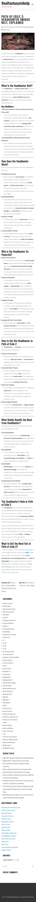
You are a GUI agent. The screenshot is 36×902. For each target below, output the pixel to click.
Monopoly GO (7, 694)
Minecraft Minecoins (9, 688)
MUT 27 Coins (5, 824)
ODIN (4, 705)
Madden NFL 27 (8, 680)
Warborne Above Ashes (10, 740)
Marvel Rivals (7, 686)
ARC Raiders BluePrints (9, 833)
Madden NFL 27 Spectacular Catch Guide (16, 761)
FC (4, 640)
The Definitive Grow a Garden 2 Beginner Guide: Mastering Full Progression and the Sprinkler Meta (18, 789)
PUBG (5, 722)
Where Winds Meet (9, 742)
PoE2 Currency (6, 819)
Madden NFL (7, 677)
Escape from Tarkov (9, 634)
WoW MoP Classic (8, 748)
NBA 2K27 (6, 700)
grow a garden (7, 660)
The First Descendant (10, 737)
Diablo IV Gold (6, 850)
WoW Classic (7, 745)
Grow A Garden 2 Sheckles (9, 847)
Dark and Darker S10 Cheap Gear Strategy (16, 772)
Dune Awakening (8, 629)
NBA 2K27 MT (5, 830)
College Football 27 (9, 620)
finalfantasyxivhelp (16, 3)
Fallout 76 (6, 637)
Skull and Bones (8, 728)
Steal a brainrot (8, 731)
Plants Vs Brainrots (9, 714)
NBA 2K (5, 697)
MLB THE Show (8, 691)
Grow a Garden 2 (8, 663)
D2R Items (4, 844)
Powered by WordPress (26, 897)
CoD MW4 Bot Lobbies (8, 836)
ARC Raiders (7, 606)
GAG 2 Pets (5, 841)
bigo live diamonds (9, 609)
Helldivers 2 (7, 671)
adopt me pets (7, 603)
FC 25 (4, 646)
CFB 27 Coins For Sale (8, 810)
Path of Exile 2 (7, 711)
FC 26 (4, 643)
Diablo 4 (5, 626)
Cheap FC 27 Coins (7, 816)
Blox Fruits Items (8, 612)
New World (6, 703)
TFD (4, 734)
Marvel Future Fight (9, 683)
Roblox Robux (7, 725)
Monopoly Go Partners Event (10, 807)
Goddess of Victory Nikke (11, 657)
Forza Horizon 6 (8, 654)
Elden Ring (6, 632)
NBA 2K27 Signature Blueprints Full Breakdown (18, 758)
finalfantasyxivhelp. (13, 897)
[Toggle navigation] (32, 4)
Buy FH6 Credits (6, 813)
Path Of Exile (6, 30)
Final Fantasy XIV (8, 652)
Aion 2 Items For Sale (8, 839)
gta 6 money (7, 669)
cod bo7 (5, 617)
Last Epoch (6, 674)
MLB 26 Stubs (5, 827)
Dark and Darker (8, 623)
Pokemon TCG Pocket (10, 720)
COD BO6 (6, 615)
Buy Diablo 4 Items (7, 822)
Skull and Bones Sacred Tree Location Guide (17, 769)
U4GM (27, 552)
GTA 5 (5, 666)
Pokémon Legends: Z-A (10, 717)
